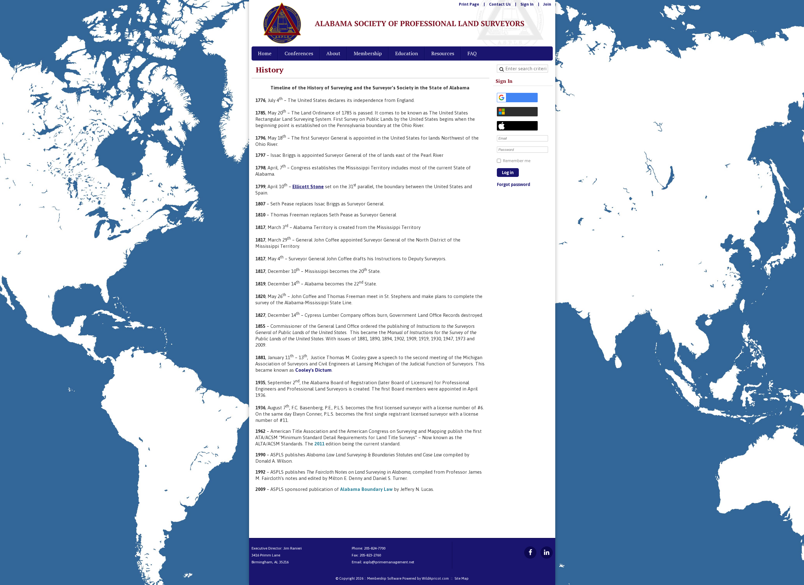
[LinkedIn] (547, 552)
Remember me (516, 160)
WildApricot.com (435, 578)
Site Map (461, 578)
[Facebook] (530, 552)
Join (547, 4)
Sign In (527, 4)
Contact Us (500, 4)
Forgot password (513, 184)
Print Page (469, 4)
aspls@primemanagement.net (388, 562)
